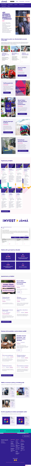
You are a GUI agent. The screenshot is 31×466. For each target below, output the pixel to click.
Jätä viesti (27, 465)
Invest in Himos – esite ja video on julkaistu (22, 310)
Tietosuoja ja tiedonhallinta (16, 462)
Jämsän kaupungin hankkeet (7, 132)
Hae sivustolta (28, 1)
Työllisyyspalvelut (7, 92)
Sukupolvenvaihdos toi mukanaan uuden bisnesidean (7, 310)
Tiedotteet (12, 441)
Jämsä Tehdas (17, 443)
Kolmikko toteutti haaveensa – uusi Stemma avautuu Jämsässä (21, 338)
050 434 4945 (27, 422)
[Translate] (12, 1)
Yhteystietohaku (21, 1)
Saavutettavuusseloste (9, 462)
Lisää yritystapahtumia (6, 211)
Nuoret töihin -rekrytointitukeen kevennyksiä (21, 282)
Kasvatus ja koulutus (21, 4)
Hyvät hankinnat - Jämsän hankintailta (26, 170)
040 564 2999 (13, 421)
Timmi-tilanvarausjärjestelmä (18, 446)
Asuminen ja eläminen (3, 4)
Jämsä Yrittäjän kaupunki (22, 75)
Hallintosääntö (18, 447)
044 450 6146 (13, 402)
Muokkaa (15, 237)
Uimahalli (17, 442)
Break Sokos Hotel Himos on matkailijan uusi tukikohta (21, 356)
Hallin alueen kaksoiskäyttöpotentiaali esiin (21, 298)
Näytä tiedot (26, 235)
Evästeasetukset (22, 462)
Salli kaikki (24, 237)
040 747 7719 (12, 391)
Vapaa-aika (15, 4)
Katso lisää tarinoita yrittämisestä (6, 375)
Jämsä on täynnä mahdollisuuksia (7, 355)
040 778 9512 (27, 391)
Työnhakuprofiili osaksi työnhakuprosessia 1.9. (5, 298)
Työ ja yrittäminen (10, 4)
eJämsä (17, 1)
